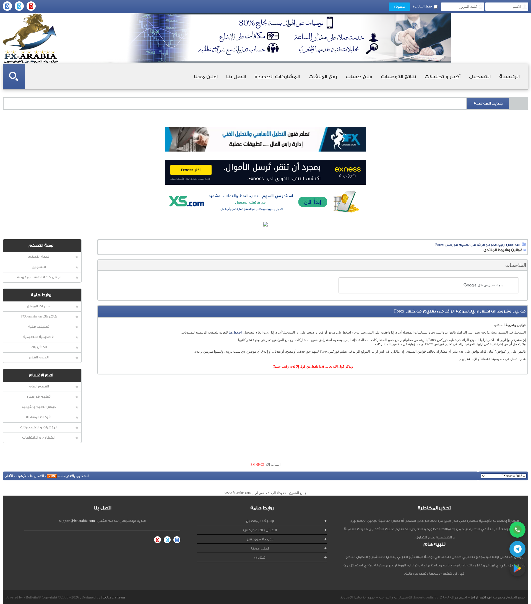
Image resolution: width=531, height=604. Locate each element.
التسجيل (480, 77)
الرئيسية (509, 77)
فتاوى (260, 557)
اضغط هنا (235, 332)
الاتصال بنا (37, 476)
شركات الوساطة (38, 417)
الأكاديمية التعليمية (38, 337)
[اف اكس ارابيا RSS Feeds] (52, 476)
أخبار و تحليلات (442, 77)
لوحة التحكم (38, 257)
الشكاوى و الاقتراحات (38, 437)
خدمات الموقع (38, 306)
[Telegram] (517, 549)
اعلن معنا (206, 77)
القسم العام (39, 386)
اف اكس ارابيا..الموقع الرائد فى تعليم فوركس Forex (477, 245)
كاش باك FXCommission (39, 316)
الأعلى (8, 476)
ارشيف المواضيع (260, 521)
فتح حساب (359, 77)
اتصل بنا (236, 77)
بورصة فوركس (260, 539)
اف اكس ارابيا (481, 597)
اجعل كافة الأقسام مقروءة (39, 277)
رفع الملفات (322, 77)
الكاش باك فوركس (260, 530)
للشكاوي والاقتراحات (74, 476)
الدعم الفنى (39, 357)
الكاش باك (39, 347)
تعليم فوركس (39, 397)
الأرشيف (21, 476)
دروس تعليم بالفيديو (39, 407)
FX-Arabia (30, 38)
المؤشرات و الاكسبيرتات (39, 427)
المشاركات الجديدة (277, 77)
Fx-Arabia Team (113, 597)
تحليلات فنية (39, 327)
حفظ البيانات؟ (422, 6)
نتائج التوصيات (398, 77)
